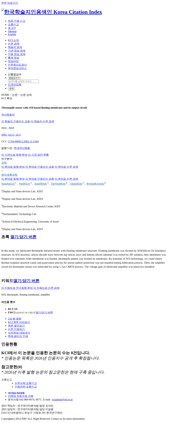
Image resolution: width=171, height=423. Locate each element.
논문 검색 (13, 43)
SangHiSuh (40, 183)
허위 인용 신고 (16, 21)
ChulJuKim (76, 183)
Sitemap (12, 31)
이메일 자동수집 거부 (20, 396)
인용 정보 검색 (16, 54)
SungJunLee (8, 183)
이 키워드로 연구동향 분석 (17, 288)
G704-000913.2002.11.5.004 (23, 141)
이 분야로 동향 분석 (13, 166)
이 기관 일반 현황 (38, 154)
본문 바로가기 (9, 3)
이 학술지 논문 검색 (42, 121)
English (12, 34)
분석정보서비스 (17, 68)
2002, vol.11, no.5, (11, 134)
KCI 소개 (13, 40)
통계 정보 (13, 57)
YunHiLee (25, 183)
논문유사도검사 (17, 64)
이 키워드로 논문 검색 (46, 288)
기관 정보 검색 (16, 50)
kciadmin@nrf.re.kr (62, 399)
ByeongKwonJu (96, 183)
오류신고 (13, 24)
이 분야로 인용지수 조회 (39, 166)
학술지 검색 (15, 47)
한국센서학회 (22, 148)
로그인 (12, 28)
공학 (4, 162)
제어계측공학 (9, 174)
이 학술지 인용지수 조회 (15, 121)
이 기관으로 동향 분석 (14, 154)
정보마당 (13, 61)
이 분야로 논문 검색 (66, 166)
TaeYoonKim (58, 183)
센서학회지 (8, 114)
